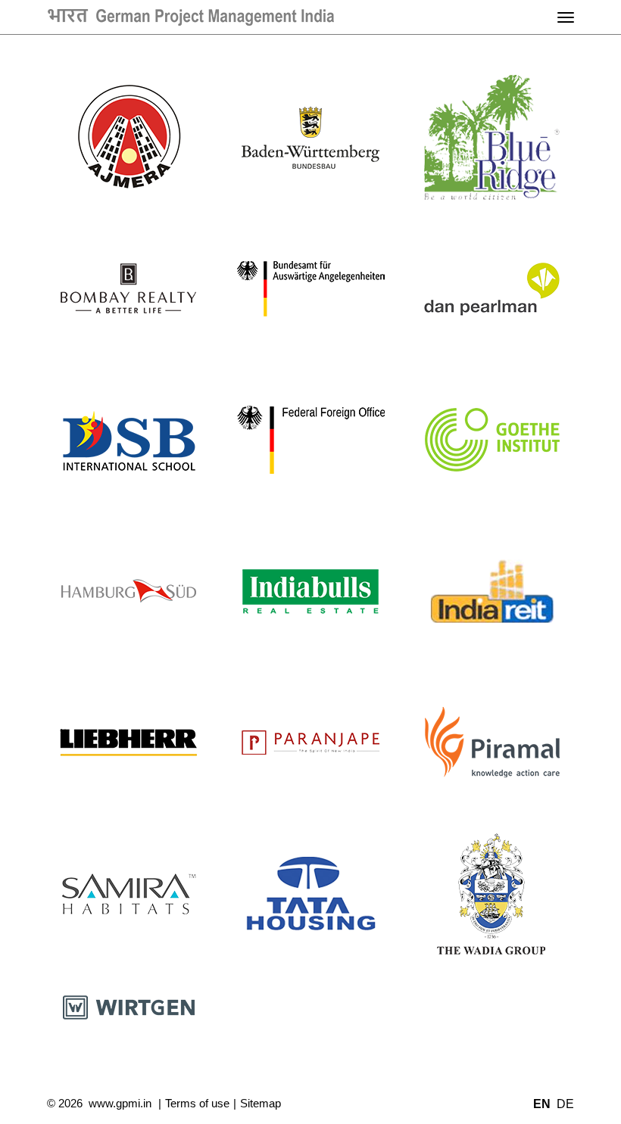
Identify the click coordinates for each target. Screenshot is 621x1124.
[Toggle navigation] (565, 17)
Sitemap (260, 1103)
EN (542, 1104)
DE (565, 1104)
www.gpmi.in (120, 1103)
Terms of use (197, 1103)
